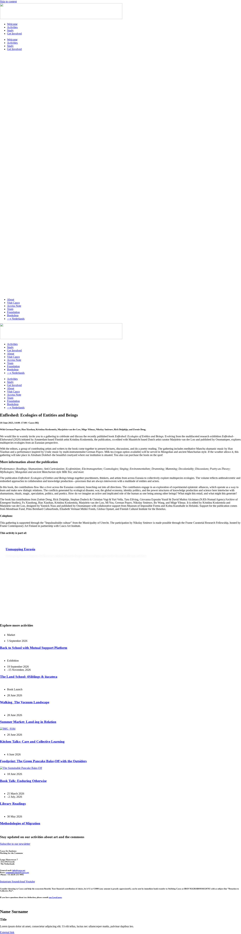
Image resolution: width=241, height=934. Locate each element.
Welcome (12, 24)
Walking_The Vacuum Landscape (24, 702)
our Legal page (55, 897)
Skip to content (8, 1)
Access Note (14, 305)
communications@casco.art (17, 872)
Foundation (13, 312)
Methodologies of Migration (20, 823)
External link (7, 932)
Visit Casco (13, 302)
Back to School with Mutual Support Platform (33, 648)
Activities (12, 27)
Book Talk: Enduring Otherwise (23, 781)
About (10, 299)
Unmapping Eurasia (20, 549)
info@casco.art (18, 870)
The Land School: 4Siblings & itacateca (28, 677)
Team (10, 309)
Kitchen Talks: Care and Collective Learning (32, 741)
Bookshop (13, 315)
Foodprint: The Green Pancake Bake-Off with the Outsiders (43, 761)
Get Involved (14, 33)
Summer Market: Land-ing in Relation (28, 722)
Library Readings (13, 803)
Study (10, 30)
